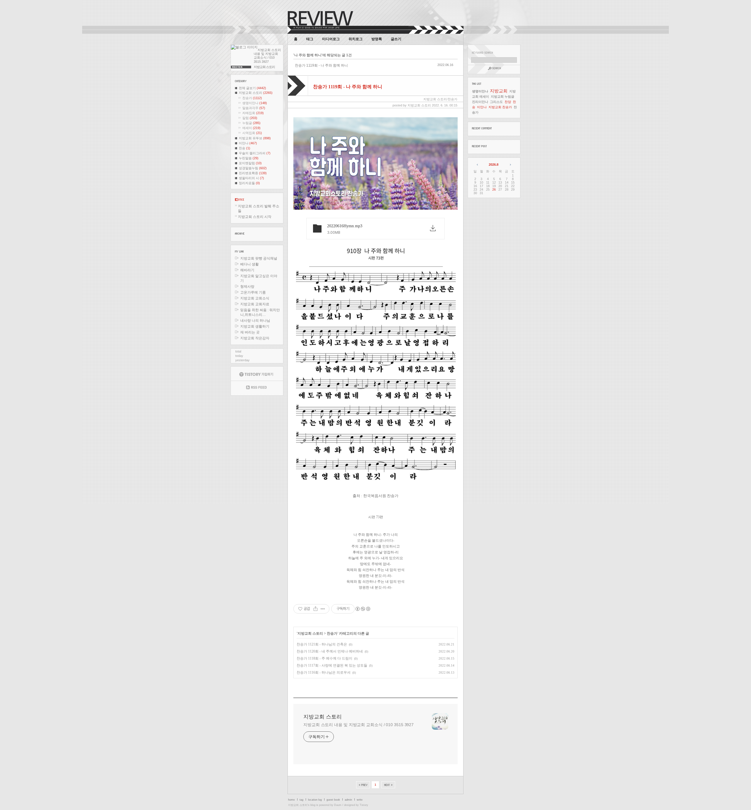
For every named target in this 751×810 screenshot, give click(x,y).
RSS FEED (257, 388)
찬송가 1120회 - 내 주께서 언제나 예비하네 (330, 651)
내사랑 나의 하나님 (255, 320)
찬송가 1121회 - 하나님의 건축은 (322, 644)
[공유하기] (315, 608)
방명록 (376, 39)
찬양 (508, 102)
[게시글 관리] (323, 608)
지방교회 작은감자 (254, 338)
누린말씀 (248, 158)
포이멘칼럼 (250, 163)
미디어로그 (331, 39)
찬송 (244, 148)
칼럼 (249, 118)
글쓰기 (396, 39)
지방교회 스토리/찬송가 (440, 99)
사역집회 (252, 133)
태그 (309, 39)
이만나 (248, 143)
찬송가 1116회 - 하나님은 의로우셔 (324, 672)
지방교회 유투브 (255, 138)
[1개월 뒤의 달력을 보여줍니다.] (510, 164)
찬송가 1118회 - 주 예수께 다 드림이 (324, 658)
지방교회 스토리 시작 (254, 217)
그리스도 (496, 102)
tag (301, 799)
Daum (337, 805)
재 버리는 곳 (250, 332)
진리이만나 (480, 102)
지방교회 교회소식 (254, 298)
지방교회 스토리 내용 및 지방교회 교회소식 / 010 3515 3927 (358, 724)
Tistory (364, 805)
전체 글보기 (252, 88)
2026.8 (493, 164)
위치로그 (356, 39)
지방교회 (499, 90)
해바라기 (247, 270)
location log (315, 799)
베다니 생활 (249, 264)
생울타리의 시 (251, 178)
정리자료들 (249, 183)
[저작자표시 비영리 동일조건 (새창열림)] (363, 608)
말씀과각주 (253, 108)
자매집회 (253, 113)
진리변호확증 (253, 173)
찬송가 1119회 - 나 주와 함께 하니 (321, 65)
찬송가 (252, 98)
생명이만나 (254, 103)
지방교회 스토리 (256, 92)
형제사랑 (247, 286)
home (291, 799)
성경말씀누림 (253, 168)
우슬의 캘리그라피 (254, 153)
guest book (333, 799)
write (360, 799)
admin (348, 799)
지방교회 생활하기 (254, 326)
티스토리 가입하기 (257, 374)
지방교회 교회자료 (254, 304)
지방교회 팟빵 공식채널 (258, 258)
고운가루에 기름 (253, 292)
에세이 (251, 128)
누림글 (251, 123)
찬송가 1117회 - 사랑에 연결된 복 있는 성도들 (332, 665)
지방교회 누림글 (502, 96)
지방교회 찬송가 (500, 107)
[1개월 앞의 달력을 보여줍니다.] (478, 164)
